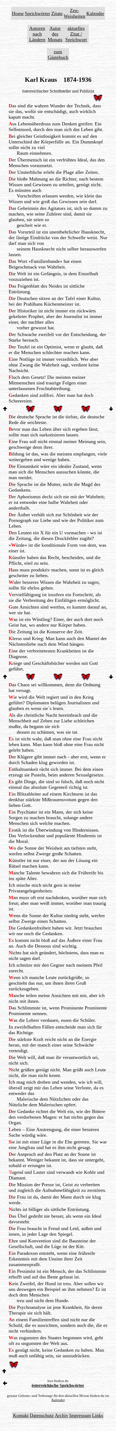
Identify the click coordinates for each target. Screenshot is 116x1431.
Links (97, 1415)
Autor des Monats (55, 34)
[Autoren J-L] (5, 1383)
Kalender (95, 13)
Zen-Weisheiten (74, 13)
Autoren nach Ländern (37, 34)
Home (18, 13)
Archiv (61, 1415)
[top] (5, 409)
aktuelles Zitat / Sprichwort (76, 34)
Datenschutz (42, 1415)
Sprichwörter (37, 13)
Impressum (80, 1415)
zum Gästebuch (58, 54)
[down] (111, 409)
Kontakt (21, 1415)
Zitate (57, 13)
